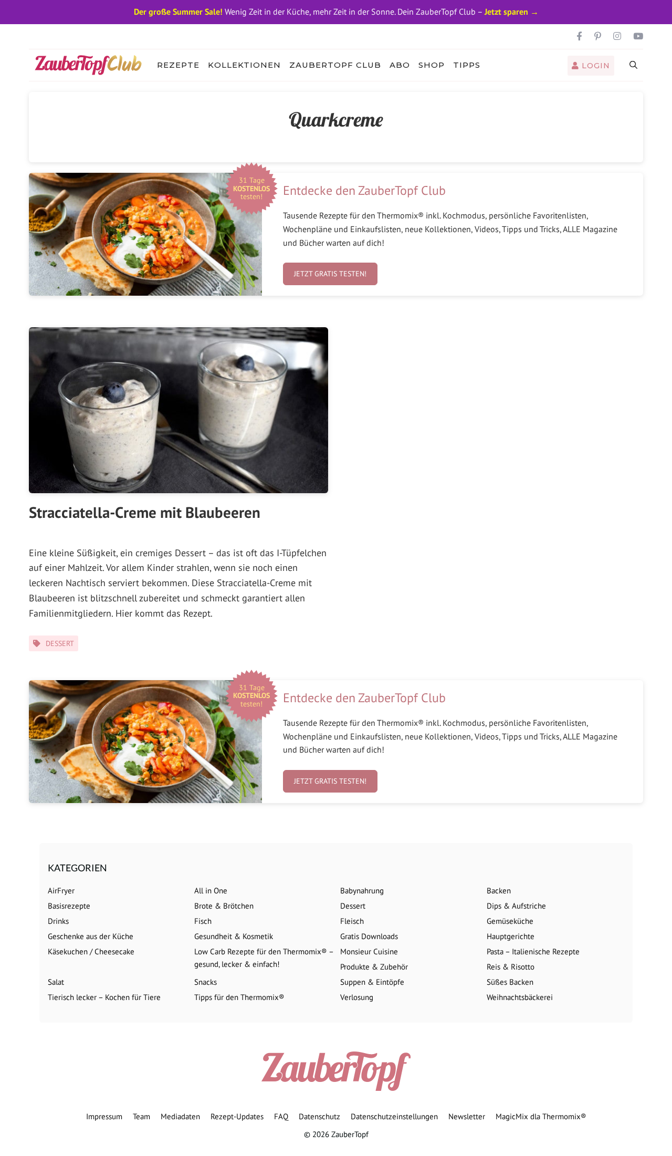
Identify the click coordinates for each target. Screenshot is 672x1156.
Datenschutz (319, 1116)
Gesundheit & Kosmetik (233, 936)
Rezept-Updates (237, 1116)
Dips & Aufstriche (516, 906)
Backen (499, 890)
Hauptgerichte (510, 936)
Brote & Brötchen (224, 906)
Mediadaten (180, 1116)
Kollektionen (244, 65)
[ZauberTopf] (91, 65)
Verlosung (356, 997)
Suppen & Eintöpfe (372, 982)
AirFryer (61, 890)
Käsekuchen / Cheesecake (91, 951)
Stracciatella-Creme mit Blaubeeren (144, 512)
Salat (56, 982)
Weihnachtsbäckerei (520, 997)
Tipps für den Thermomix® (239, 997)
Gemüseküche (510, 921)
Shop (431, 65)
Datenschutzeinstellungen (394, 1116)
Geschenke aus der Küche (90, 936)
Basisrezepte (69, 906)
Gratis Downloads (369, 936)
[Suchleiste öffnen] (634, 65)
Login (594, 65)
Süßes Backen (510, 982)
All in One (210, 890)
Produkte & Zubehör (374, 967)
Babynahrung (362, 890)
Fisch (203, 921)
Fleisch (352, 921)
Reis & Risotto (510, 967)
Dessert (60, 643)
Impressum (104, 1116)
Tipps (466, 65)
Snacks (205, 982)
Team (141, 1116)
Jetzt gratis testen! (330, 273)
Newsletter (466, 1116)
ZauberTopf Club (335, 65)
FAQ (281, 1116)
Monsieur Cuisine (369, 951)
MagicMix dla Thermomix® (541, 1116)
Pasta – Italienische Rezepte (533, 951)
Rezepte (178, 65)
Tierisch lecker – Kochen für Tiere (104, 997)
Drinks (58, 921)
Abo (400, 65)
